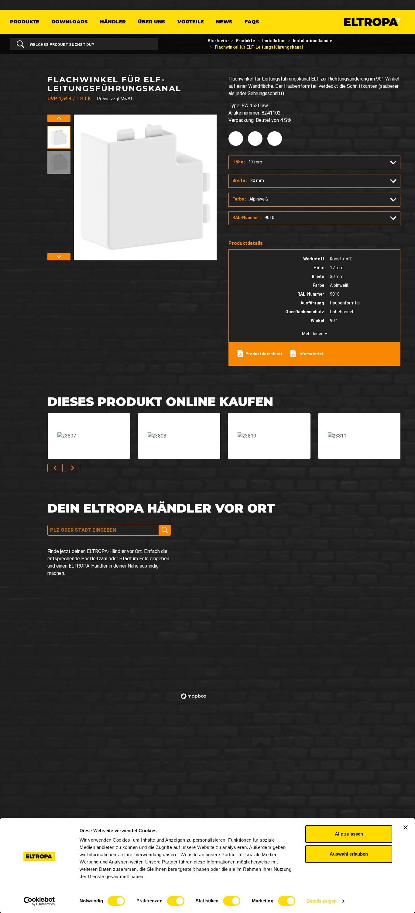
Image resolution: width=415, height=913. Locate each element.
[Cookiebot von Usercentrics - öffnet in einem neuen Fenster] (39, 901)
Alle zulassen (349, 833)
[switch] (175, 901)
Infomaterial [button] (310, 353)
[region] (293, 613)
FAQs (252, 22)
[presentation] (58, 118)
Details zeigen (322, 901)
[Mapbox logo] (193, 696)
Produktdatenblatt (264, 353)
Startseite (218, 40)
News (224, 22)
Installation (274, 40)
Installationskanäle (312, 40)
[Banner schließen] (405, 827)
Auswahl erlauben (349, 853)
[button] (314, 162)
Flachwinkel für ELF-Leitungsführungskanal (259, 47)
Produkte (24, 22)
